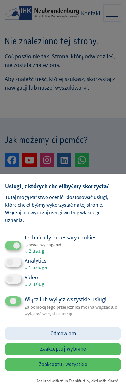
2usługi (35, 251)
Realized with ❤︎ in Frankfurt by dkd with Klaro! (77, 380)
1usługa (36, 267)
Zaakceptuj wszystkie (63, 364)
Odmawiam (63, 333)
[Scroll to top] (112, 375)
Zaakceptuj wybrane (63, 349)
